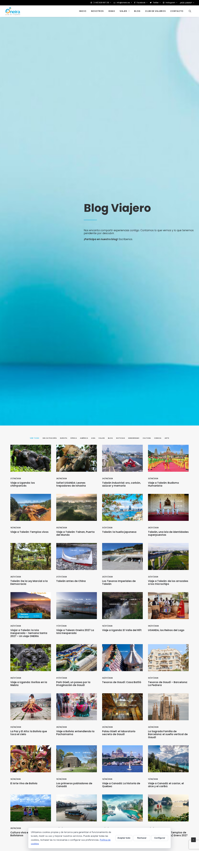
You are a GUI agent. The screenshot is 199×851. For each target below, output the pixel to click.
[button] (191, 11)
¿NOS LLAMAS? (186, 2)
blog (33, 452)
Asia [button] (93, 438)
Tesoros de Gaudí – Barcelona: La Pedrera (167, 683)
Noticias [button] (120, 438)
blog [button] (110, 438)
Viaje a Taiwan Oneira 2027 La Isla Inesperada (75, 631)
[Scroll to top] (193, 839)
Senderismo (76, 457)
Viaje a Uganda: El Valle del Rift (122, 630)
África (41, 457)
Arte (163, 452)
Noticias (24, 801)
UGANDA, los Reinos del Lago (166, 630)
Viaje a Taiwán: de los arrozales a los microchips (168, 582)
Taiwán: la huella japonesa (119, 532)
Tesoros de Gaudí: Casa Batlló (121, 682)
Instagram (170, 2)
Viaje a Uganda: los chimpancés (22, 484)
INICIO (82, 11)
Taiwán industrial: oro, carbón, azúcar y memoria (121, 484)
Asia (114, 452)
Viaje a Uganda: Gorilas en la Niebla (28, 683)
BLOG (137, 11)
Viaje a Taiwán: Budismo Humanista (163, 484)
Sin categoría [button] (50, 438)
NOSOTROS (97, 11)
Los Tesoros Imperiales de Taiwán (119, 582)
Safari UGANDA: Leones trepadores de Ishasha (71, 484)
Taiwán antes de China (71, 581)
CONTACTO (176, 11)
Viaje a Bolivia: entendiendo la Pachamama (75, 733)
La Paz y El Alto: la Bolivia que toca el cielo (28, 733)
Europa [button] (63, 438)
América (41, 700)
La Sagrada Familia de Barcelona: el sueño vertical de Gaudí (168, 734)
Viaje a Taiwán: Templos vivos (29, 532)
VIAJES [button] (123, 11)
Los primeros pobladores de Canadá (74, 785)
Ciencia (25, 452)
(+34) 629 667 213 (101, 2)
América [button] (84, 438)
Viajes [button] (101, 438)
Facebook (141, 2)
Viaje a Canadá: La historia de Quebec (121, 785)
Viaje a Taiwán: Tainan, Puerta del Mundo (75, 533)
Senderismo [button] (133, 438)
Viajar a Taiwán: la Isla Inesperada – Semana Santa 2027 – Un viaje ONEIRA (28, 633)
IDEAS (111, 11)
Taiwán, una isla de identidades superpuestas (168, 533)
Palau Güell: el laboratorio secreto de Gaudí (118, 733)
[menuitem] (101, 2)
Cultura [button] (147, 438)
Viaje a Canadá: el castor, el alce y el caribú (166, 785)
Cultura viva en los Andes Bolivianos (26, 834)
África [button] (73, 438)
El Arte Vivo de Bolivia (23, 783)
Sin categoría (175, 452)
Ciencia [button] (157, 438)
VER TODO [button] (34, 438)
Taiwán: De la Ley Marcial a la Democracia (29, 582)
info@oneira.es (123, 2)
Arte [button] (167, 438)
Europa (76, 651)
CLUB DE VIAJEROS (155, 11)
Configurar (159, 838)
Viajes (42, 452)
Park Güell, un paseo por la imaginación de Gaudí (73, 683)
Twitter (156, 2)
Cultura (132, 452)
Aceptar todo (123, 838)
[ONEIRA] (12, 11)
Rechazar (142, 838)
